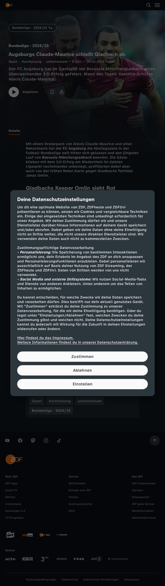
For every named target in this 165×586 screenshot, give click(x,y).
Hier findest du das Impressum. (45, 338)
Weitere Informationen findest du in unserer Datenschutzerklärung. (77, 342)
